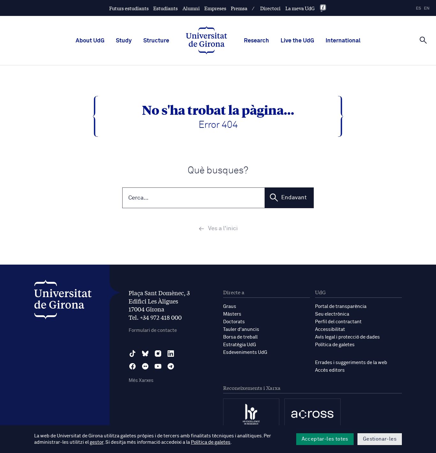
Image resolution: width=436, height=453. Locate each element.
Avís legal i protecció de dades (347, 337)
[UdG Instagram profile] (158, 353)
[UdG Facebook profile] (132, 366)
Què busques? (218, 171)
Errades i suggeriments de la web (351, 362)
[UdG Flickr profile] (145, 366)
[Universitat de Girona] (63, 301)
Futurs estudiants (129, 8)
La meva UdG (300, 8)
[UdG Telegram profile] (171, 366)
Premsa (239, 8)
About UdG (90, 41)
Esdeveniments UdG (245, 352)
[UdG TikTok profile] (132, 353)
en (427, 8)
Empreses (215, 8)
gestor (96, 442)
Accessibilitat (330, 329)
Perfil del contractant (338, 321)
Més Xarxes (141, 380)
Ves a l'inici (223, 228)
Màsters (232, 314)
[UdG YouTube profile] (158, 366)
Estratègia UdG (239, 344)
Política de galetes (335, 344)
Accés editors (330, 370)
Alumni (191, 8)
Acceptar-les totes (325, 439)
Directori (270, 8)
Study (124, 41)
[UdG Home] (206, 40)
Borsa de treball (240, 337)
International (343, 41)
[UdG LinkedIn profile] (171, 353)
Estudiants (165, 8)
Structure (156, 41)
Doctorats (234, 321)
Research (256, 41)
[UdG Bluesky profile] (145, 353)
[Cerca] (423, 40)
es (418, 8)
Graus (229, 306)
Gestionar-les (379, 439)
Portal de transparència (340, 306)
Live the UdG (297, 41)
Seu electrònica (332, 314)
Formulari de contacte (153, 330)
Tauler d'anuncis (241, 329)
